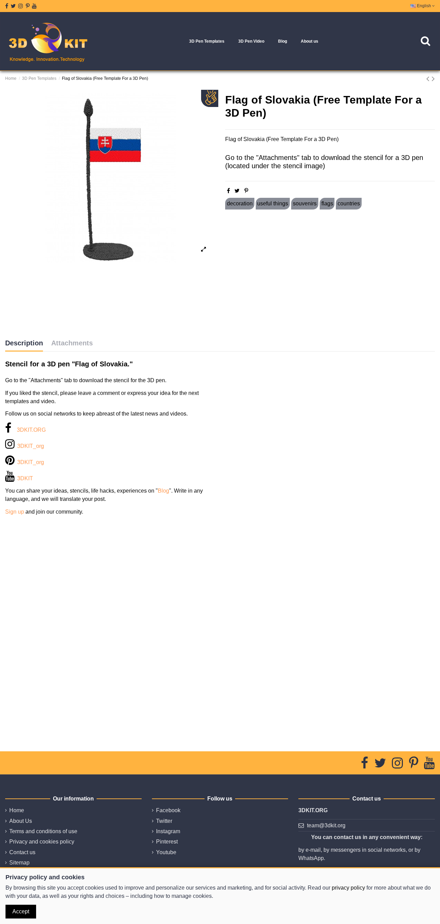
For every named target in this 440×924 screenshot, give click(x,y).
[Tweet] (237, 191)
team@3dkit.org (326, 825)
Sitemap (19, 863)
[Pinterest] (246, 191)
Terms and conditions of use (43, 831)
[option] (110, 177)
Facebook (168, 810)
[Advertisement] (330, 274)
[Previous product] (429, 78)
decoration (240, 203)
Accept (20, 911)
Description (24, 343)
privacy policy (348, 888)
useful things (272, 203)
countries (349, 203)
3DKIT (25, 478)
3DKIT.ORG (31, 430)
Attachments (72, 343)
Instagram (168, 831)
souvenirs (305, 203)
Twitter (164, 821)
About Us (20, 821)
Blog (163, 491)
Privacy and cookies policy (41, 842)
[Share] (228, 191)
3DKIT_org (30, 446)
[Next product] (433, 78)
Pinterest (167, 842)
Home (16, 810)
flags (327, 203)
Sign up (14, 512)
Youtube (166, 852)
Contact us (22, 852)
